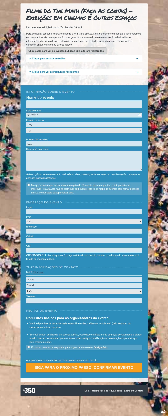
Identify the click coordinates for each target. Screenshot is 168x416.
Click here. (38, 272)
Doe (86, 390)
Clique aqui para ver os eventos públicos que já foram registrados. (66, 50)
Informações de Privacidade (106, 390)
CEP (28, 245)
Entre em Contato (134, 390)
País (28, 216)
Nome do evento (40, 97)
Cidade (30, 236)
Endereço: (31, 226)
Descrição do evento (37, 149)
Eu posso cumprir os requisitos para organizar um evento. (69, 347)
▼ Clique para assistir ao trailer (47, 58)
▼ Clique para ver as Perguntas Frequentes (54, 71)
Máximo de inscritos (37, 139)
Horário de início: (35, 120)
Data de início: (34, 110)
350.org (29, 390)
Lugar (29, 207)
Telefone (30, 296)
